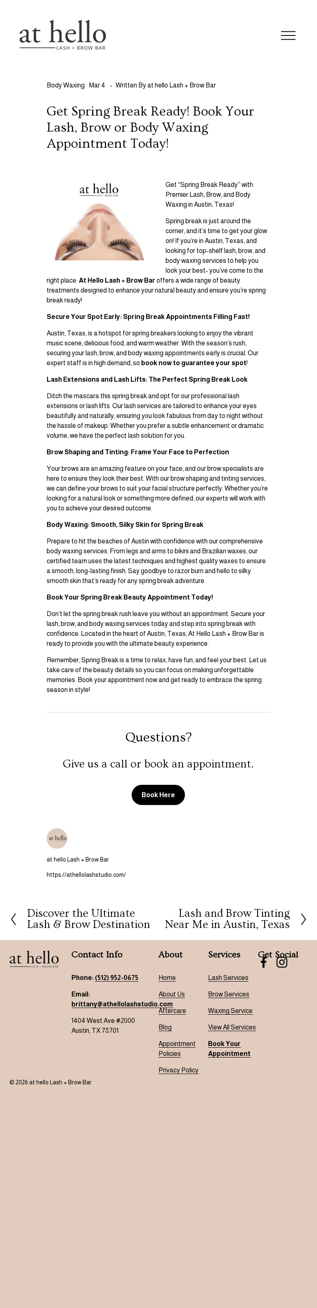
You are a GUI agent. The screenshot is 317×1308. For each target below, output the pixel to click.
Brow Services (228, 994)
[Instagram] (282, 962)
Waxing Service (230, 1010)
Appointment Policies (177, 1048)
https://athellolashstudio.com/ (86, 874)
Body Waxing (66, 85)
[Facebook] (264, 962)
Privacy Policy (178, 1070)
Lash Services (228, 977)
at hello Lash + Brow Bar (181, 85)
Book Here (158, 794)
